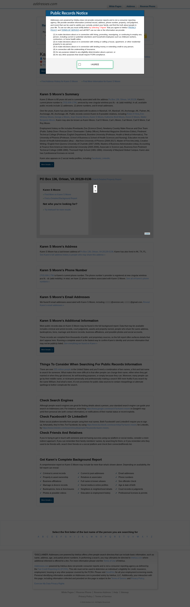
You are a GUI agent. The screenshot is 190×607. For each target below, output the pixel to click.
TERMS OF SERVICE (70, 30)
